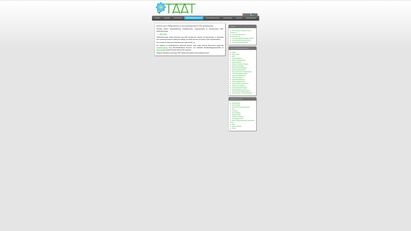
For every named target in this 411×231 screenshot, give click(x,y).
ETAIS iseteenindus (237, 116)
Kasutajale (178, 18)
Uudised (167, 18)
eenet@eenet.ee (162, 47)
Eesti (255, 15)
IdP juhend (163, 34)
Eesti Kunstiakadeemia (238, 70)
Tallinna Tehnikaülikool (238, 60)
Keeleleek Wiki (236, 115)
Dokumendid (227, 18)
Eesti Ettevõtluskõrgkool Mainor (241, 91)
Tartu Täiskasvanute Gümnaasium (242, 72)
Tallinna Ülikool (236, 62)
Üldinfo (157, 18)
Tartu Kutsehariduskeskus (239, 87)
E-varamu (235, 111)
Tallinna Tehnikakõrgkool (239, 68)
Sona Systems (236, 113)
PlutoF (234, 128)
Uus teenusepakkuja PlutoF (240, 42)
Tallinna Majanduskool (238, 81)
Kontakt (239, 18)
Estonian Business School (239, 89)
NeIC (233, 124)
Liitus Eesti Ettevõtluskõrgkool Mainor (243, 38)
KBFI (233, 56)
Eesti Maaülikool (237, 58)
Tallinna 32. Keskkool (238, 85)
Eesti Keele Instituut (237, 66)
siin (194, 42)
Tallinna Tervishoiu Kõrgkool (240, 64)
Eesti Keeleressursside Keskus (241, 107)
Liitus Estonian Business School (241, 40)
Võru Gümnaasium (237, 77)
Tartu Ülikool (235, 54)
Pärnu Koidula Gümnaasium (240, 83)
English (247, 15)
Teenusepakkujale (212, 18)
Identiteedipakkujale (194, 18)
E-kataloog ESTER (237, 118)
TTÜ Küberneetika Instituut (239, 73)
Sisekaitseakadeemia (238, 79)
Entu (233, 109)
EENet (234, 52)
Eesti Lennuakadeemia (239, 75)
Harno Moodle (236, 105)
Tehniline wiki (251, 18)
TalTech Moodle (236, 126)
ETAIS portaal (236, 103)
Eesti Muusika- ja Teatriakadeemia (242, 93)
